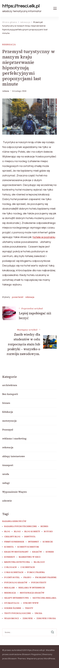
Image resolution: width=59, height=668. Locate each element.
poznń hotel (17, 297)
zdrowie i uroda (46, 618)
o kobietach (27, 567)
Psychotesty (38, 583)
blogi (17, 531)
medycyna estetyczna (17, 562)
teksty (29, 608)
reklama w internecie (31, 588)
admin (5, 91)
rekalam (9, 588)
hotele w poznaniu (44, 237)
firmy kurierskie (14, 542)
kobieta (9, 547)
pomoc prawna (36, 572)
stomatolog (11, 603)
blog (7, 531)
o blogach (10, 567)
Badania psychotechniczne (20, 526)
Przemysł (7, 429)
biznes (6, 403)
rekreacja (9, 44)
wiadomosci (11, 618)
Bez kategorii (10, 394)
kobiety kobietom (28, 547)
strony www (31, 603)
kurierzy (9, 557)
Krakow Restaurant (16, 552)
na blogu (39, 562)
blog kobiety (32, 531)
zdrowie (7, 500)
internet (33, 542)
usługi (6, 483)
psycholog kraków (15, 583)
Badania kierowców (14, 521)
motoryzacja (9, 420)
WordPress (49, 659)
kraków (37, 552)
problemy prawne (45, 577)
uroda (5, 474)
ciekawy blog (12, 537)
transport (7, 465)
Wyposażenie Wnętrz (14, 491)
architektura (9, 385)
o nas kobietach (13, 572)
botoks (48, 531)
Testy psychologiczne (17, 613)
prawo (27, 577)
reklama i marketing (14, 438)
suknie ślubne (12, 608)
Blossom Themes (17, 659)
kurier (50, 552)
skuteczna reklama (44, 598)
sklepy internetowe (13, 456)
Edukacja (7, 411)
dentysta (29, 537)
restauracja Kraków (32, 593)
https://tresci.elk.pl (21, 6)
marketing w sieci (29, 557)
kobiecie (48, 542)
